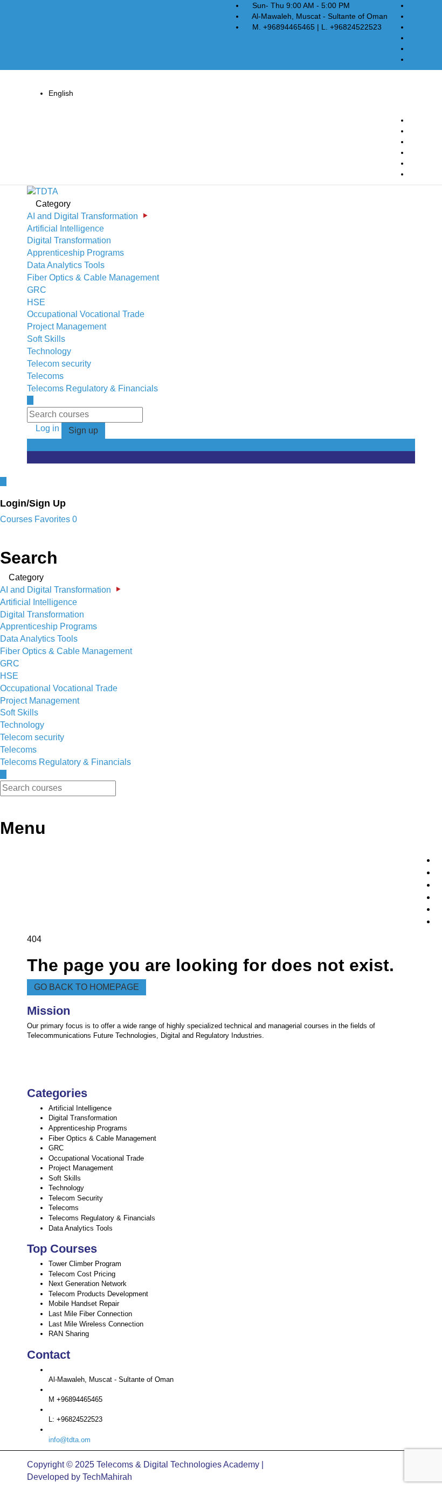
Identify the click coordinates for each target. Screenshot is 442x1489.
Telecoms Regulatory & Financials (92, 388)
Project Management (66, 326)
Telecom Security (76, 1198)
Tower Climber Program (85, 1264)
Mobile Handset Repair (84, 1304)
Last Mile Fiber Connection (90, 1314)
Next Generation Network (88, 1284)
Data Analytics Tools (66, 265)
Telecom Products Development (98, 1294)
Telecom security (59, 363)
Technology (49, 351)
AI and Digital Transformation (82, 216)
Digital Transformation (69, 240)
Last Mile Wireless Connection (96, 1324)
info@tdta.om (70, 1440)
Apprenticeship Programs (75, 252)
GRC (36, 289)
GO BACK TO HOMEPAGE (86, 987)
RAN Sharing (69, 1334)
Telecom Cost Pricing (82, 1274)
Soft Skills (46, 338)
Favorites (55, 519)
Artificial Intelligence (65, 228)
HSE (36, 302)
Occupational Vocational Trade (85, 314)
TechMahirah (107, 1476)
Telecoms (45, 376)
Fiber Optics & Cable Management (93, 277)
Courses (17, 519)
